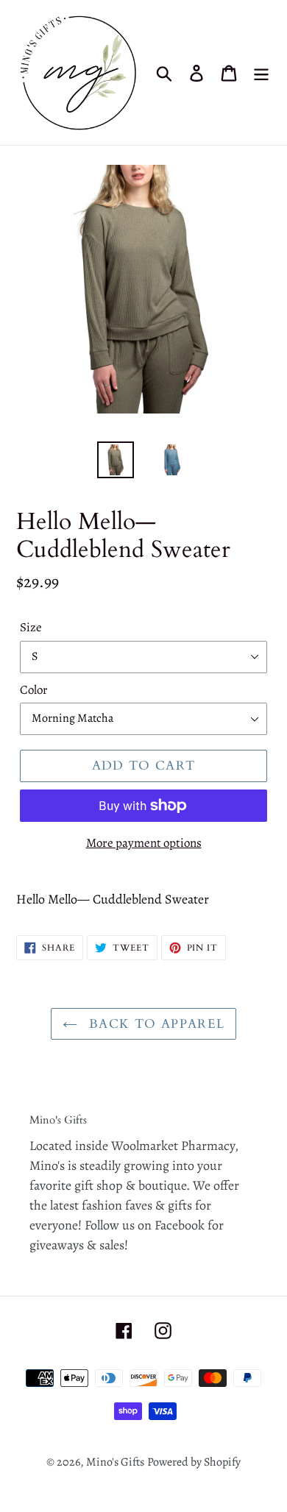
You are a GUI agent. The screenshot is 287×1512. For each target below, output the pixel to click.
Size (31, 627)
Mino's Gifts (115, 1462)
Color (34, 689)
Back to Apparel (155, 1023)
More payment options (144, 842)
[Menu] (261, 72)
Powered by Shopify (194, 1462)
